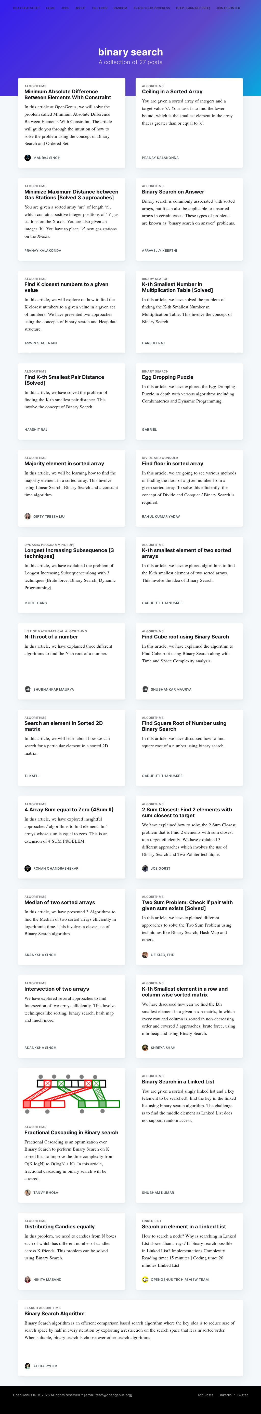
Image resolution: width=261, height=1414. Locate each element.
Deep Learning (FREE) (193, 8)
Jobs (65, 8)
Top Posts (205, 1395)
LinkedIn (225, 1395)
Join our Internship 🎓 (235, 8)
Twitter (242, 1395)
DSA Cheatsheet (26, 8)
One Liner (100, 8)
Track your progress (151, 8)
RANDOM (120, 8)
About (80, 8)
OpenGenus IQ (24, 1395)
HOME (50, 8)
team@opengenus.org (113, 1395)
